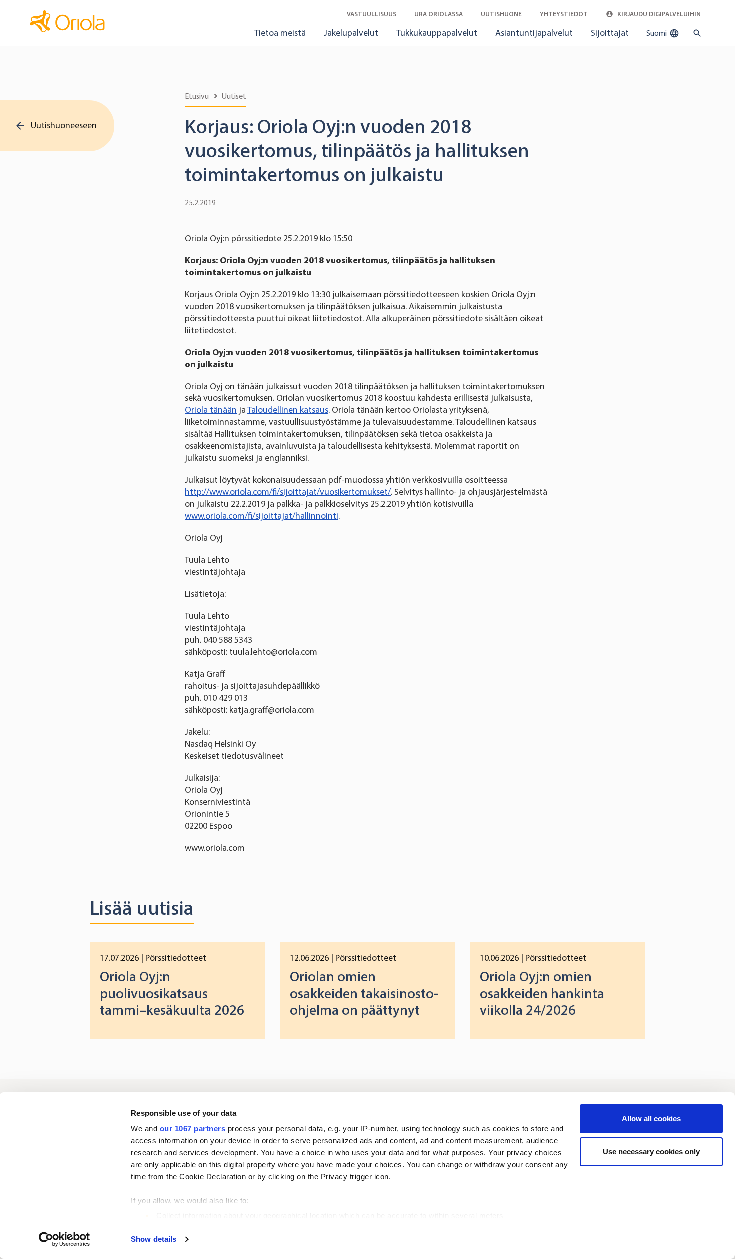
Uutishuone (501, 14)
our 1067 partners (193, 1128)
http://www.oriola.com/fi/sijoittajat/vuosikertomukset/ (288, 491)
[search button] (695, 33)
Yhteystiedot (564, 14)
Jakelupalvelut (351, 32)
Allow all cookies (651, 1118)
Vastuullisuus (371, 14)
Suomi (657, 33)
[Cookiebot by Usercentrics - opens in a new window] (64, 1239)
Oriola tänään (211, 409)
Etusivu (197, 96)
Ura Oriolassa (438, 14)
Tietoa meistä (280, 32)
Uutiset (234, 96)
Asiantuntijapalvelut (534, 32)
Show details (153, 1239)
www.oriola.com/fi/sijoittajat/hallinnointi (261, 515)
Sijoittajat (610, 32)
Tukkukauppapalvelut (437, 32)
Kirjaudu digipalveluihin (658, 14)
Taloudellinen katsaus (288, 409)
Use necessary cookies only (651, 1151)
